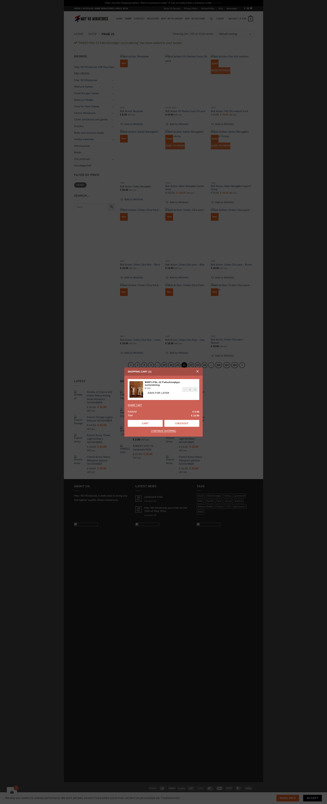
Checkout (182, 423)
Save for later (158, 393)
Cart (145, 423)
